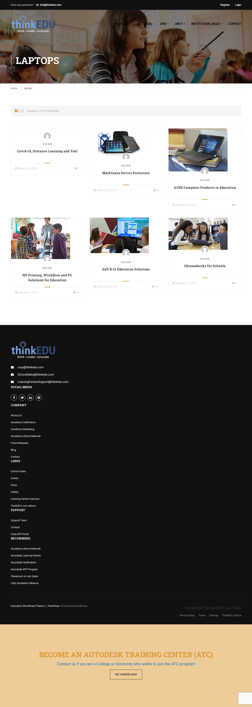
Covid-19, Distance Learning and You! (47, 151)
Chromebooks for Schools (204, 266)
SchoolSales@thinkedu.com (36, 374)
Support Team (19, 520)
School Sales (18, 471)
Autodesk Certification (23, 562)
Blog (13, 449)
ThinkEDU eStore (231, 615)
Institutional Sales (205, 23)
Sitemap (214, 615)
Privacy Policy (187, 615)
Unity (179, 23)
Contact (235, 23)
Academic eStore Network (26, 436)
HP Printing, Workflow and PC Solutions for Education (47, 277)
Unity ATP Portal (20, 534)
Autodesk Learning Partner (26, 555)
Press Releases (19, 442)
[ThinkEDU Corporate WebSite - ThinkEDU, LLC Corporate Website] (35, 25)
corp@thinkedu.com (31, 367)
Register (225, 5)
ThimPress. (54, 605)
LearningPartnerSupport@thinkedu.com (43, 382)
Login (238, 5)
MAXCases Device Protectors (126, 173)
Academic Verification (23, 422)
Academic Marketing (22, 429)
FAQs (14, 485)
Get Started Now (126, 674)
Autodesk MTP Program (24, 569)
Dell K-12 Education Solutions (126, 269)
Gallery (15, 491)
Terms (202, 615)
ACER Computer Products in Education (205, 187)
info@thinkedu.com (50, 5)
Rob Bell (47, 144)
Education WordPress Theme (27, 605)
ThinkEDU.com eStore (23, 505)
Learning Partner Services (25, 498)
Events (14, 478)
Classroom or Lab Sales (24, 576)
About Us (16, 415)
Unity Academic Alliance (24, 583)
